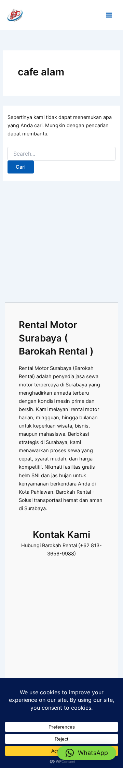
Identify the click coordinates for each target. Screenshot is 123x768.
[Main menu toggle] (109, 15)
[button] (86, 753)
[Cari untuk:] (61, 154)
